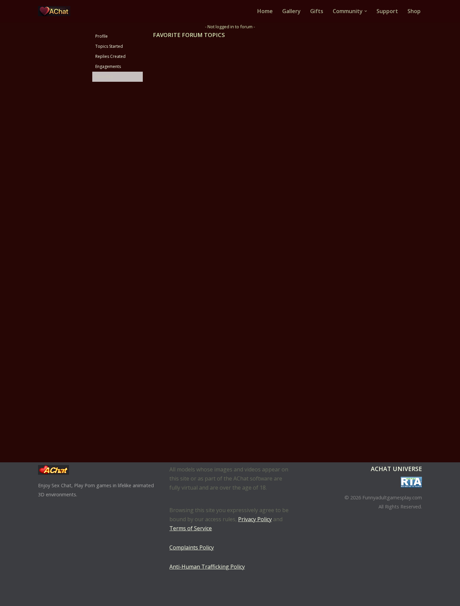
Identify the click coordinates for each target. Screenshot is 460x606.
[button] (365, 11)
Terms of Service (190, 528)
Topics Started (109, 46)
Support (387, 11)
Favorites (104, 76)
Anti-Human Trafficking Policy (207, 566)
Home (265, 11)
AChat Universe (396, 469)
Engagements (108, 66)
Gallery (291, 11)
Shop (414, 11)
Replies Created (110, 56)
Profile (101, 36)
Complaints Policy (191, 547)
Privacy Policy (255, 519)
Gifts (316, 11)
